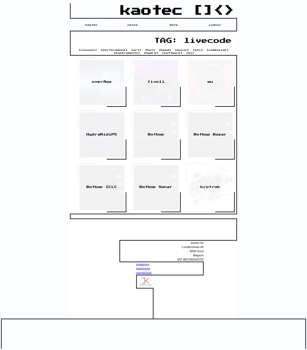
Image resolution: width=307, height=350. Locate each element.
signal (215, 25)
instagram (142, 264)
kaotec (91, 25)
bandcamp (143, 268)
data (174, 25)
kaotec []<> (178, 10)
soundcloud (143, 272)
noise (133, 25)
